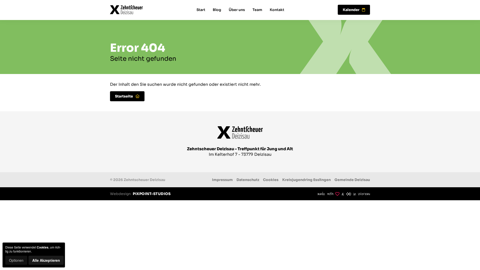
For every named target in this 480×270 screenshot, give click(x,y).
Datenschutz (247, 180)
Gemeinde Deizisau (352, 180)
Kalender (351, 10)
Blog (217, 10)
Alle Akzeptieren (46, 260)
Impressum (222, 180)
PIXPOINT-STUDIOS (151, 194)
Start (200, 10)
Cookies (270, 180)
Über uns (237, 10)
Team (257, 10)
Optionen (16, 260)
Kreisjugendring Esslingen (306, 180)
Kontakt (277, 10)
